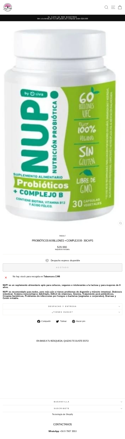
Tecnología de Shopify (62, 414)
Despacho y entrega (62, 306)
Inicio (61, 236)
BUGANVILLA (61, 402)
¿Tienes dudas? (62, 312)
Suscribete (61, 408)
